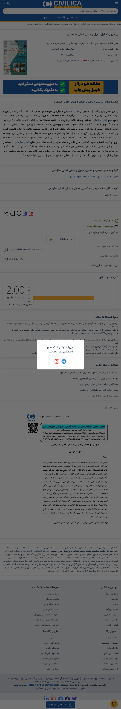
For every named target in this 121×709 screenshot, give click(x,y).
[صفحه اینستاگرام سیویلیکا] (57, 361)
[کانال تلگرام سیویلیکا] (63, 361)
